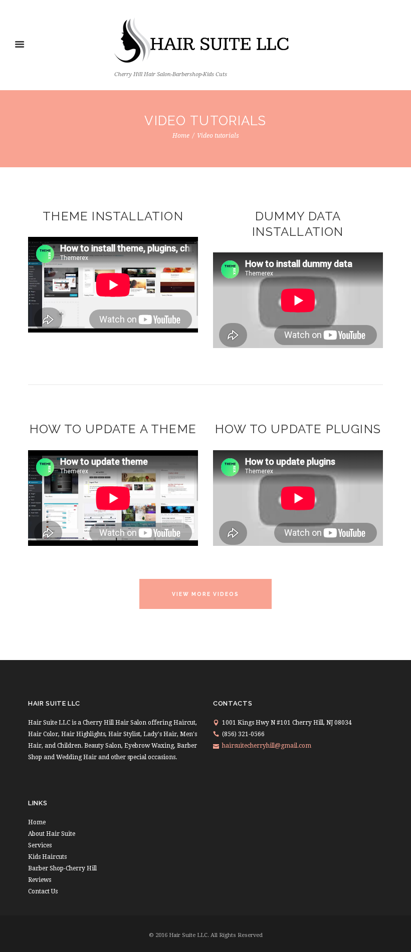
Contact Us (43, 891)
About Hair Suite (51, 833)
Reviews (39, 879)
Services (40, 845)
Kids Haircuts (47, 856)
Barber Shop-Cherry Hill (62, 868)
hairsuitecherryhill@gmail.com (266, 745)
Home (180, 135)
